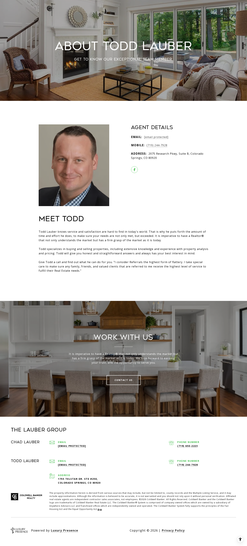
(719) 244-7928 (157, 145)
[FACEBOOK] (134, 169)
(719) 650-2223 (187, 445)
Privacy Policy (173, 530)
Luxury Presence (64, 530)
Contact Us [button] (124, 380)
